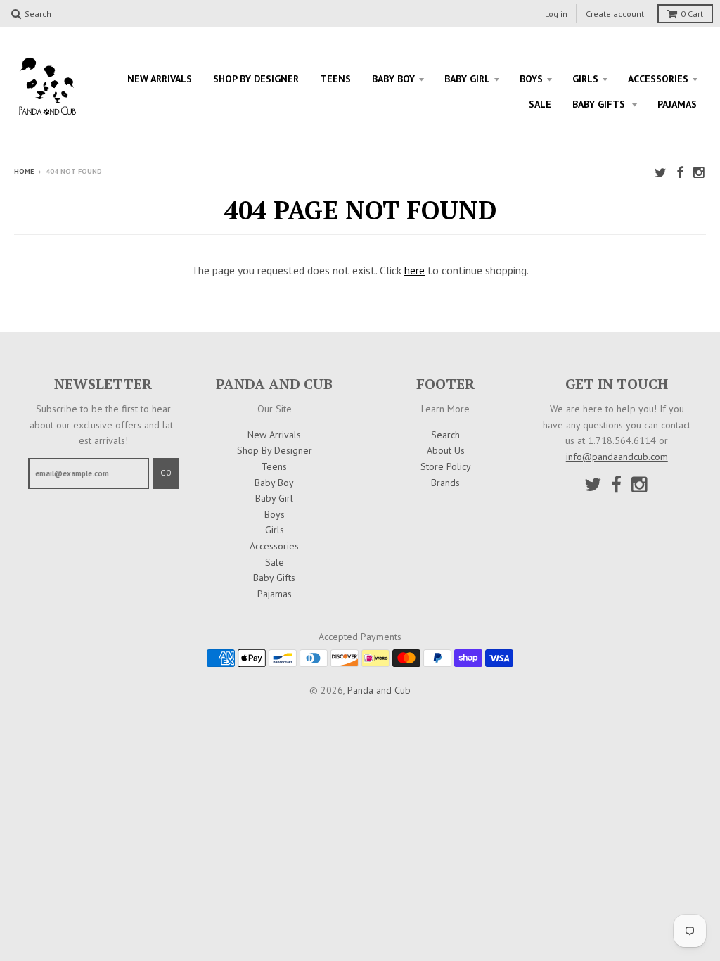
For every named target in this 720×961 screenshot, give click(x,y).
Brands (445, 482)
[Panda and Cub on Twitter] (661, 173)
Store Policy (445, 466)
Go (166, 473)
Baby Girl (467, 78)
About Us (446, 450)
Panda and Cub (379, 690)
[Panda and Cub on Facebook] (679, 173)
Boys (531, 78)
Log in (556, 13)
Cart (692, 13)
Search (445, 434)
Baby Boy (393, 78)
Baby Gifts (600, 104)
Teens (335, 78)
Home (24, 171)
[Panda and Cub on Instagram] (699, 173)
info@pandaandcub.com (617, 456)
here (414, 270)
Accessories (658, 78)
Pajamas (677, 104)
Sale (540, 104)
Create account (615, 13)
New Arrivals (159, 78)
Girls (585, 78)
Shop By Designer (256, 78)
